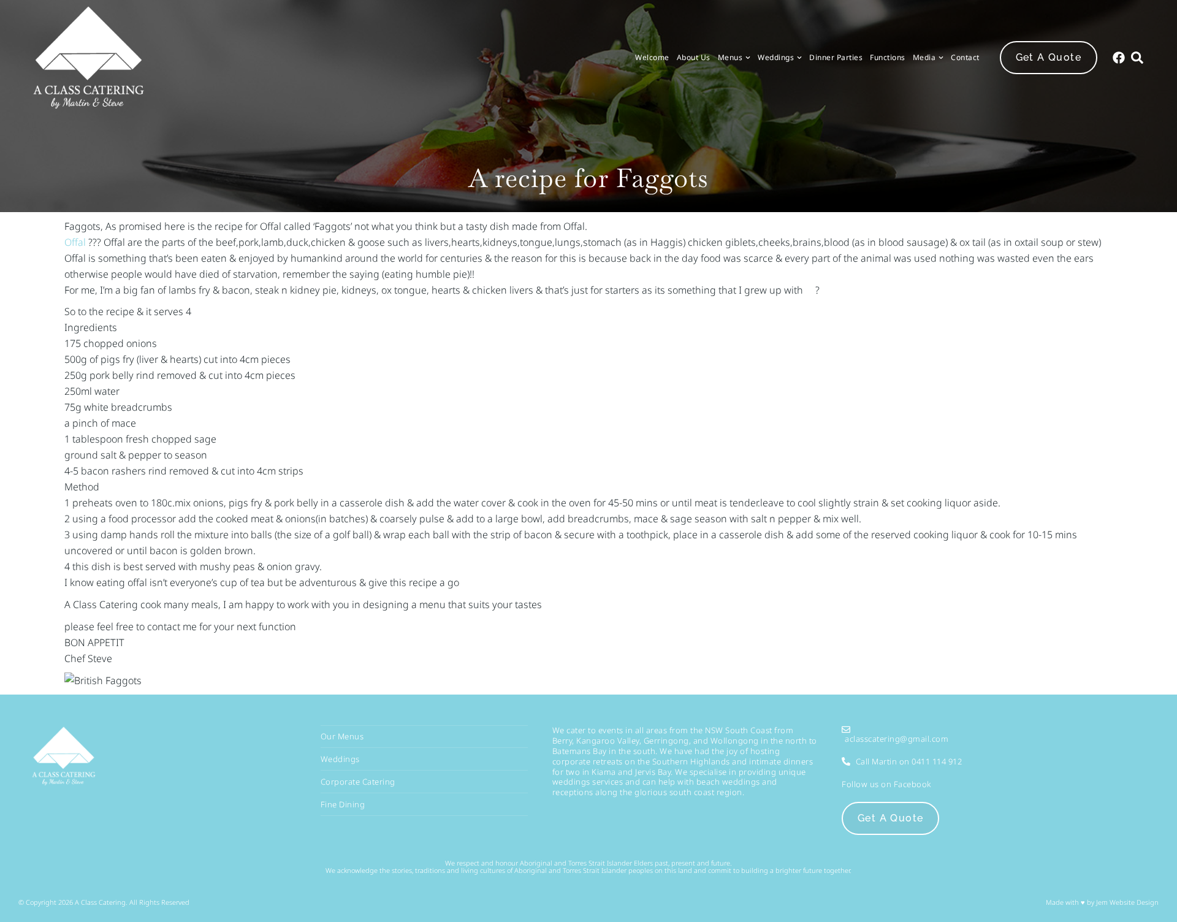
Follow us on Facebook (886, 784)
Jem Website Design (1126, 902)
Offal (75, 242)
